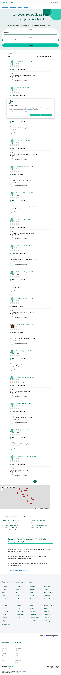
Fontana (46, 589)
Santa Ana (5, 614)
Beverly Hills (47, 586)
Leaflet (36, 508)
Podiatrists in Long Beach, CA (10, 525)
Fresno (18, 592)
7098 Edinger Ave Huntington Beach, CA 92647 (22, 233)
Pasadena (18, 605)
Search (47, 2)
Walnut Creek (33, 621)
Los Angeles (19, 599)
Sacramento (33, 608)
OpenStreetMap (42, 508)
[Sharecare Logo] (11, 2)
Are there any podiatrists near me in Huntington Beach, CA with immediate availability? (28, 564)
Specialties (13, 7)
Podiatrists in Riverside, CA (39, 525)
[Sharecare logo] (19, 666)
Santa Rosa (5, 618)
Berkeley (32, 586)
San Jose (32, 611)
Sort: (43, 56)
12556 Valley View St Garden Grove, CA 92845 (22, 286)
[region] (30, 109)
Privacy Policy (30, 109)
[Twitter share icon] (55, 667)
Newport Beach (6, 602)
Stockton (18, 618)
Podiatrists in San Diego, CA (10, 523)
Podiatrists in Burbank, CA (38, 527)
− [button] (2, 490)
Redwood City (48, 605)
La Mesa (32, 596)
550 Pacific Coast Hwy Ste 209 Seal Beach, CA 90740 (23, 154)
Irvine (3, 596)
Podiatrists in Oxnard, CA (38, 523)
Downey (32, 589)
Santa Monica (48, 614)
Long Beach (5, 599)
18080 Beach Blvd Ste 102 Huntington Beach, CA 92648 (24, 207)
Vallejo (3, 621)
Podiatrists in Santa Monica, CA (10, 530)
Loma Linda (47, 596)
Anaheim (4, 586)
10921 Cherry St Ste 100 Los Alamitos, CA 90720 (22, 180)
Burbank (4, 589)
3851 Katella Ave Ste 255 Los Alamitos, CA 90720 (22, 338)
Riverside (4, 608)
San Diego (5, 611)
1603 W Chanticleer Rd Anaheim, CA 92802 (21, 417)
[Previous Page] (24, 481)
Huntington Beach (49, 592)
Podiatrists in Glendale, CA (9, 527)
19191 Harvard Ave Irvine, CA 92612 (19, 470)
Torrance (46, 618)
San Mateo (47, 611)
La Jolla (18, 596)
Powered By (42, 635)
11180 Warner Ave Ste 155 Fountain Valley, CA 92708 (23, 259)
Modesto (32, 599)
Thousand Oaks (34, 618)
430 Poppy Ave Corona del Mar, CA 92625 (20, 391)
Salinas (46, 608)
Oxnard (46, 602)
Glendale (32, 592)
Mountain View (48, 599)
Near (30, 37)
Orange (32, 602)
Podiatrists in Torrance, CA (38, 521)
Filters (12, 53)
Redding (32, 605)
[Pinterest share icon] (58, 667)
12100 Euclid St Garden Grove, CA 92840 (20, 128)
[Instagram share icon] (51, 667)
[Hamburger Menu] (4, 2)
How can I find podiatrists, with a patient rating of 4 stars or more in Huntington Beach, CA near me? (29, 550)
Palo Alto (4, 605)
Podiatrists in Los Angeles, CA (10, 521)
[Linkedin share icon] (53, 667)
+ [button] (2, 487)
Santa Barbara (20, 614)
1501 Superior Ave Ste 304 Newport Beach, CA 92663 (23, 75)
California (26, 7)
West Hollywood (48, 621)
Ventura (18, 621)
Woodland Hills (6, 624)
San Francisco (20, 611)
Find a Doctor (5, 7)
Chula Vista (19, 589)
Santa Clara (33, 614)
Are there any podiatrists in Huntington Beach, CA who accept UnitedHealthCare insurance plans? (27, 557)
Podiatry (20, 7)
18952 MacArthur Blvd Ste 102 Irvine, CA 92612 (22, 312)
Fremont (4, 592)
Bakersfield (19, 586)
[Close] (52, 100)
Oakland (18, 602)
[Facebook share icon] (48, 667)
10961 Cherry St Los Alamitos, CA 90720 (20, 365)
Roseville (18, 608)
